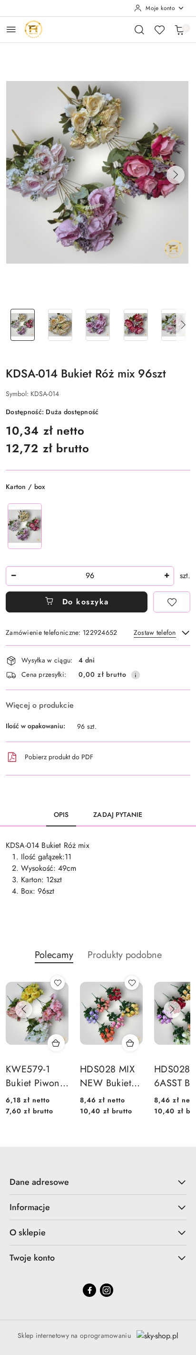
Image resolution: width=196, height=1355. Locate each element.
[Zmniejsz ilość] (13, 576)
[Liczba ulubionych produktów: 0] (159, 29)
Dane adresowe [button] (39, 1182)
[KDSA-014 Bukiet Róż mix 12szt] (24, 526)
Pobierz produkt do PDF (59, 757)
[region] (25, 525)
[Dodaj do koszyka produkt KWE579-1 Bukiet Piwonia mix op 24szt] (56, 1042)
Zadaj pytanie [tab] (117, 814)
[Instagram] (106, 1290)
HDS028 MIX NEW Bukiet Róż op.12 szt (108, 1076)
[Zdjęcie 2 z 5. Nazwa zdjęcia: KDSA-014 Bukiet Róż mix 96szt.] (60, 325)
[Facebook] (89, 1290)
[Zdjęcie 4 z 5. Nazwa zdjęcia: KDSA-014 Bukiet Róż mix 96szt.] (136, 325)
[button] (175, 175)
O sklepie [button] (28, 1232)
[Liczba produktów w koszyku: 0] (179, 29)
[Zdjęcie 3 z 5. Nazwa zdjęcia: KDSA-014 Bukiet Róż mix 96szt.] (98, 325)
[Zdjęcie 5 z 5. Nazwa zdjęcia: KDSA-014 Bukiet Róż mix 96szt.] (173, 325)
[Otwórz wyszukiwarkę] (139, 29)
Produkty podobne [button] (125, 955)
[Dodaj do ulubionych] (171, 601)
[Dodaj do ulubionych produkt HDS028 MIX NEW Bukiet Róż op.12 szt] (132, 983)
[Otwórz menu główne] (11, 29)
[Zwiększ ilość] (166, 576)
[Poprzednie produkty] (23, 1009)
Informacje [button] (30, 1207)
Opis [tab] (61, 814)
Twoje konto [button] (32, 1258)
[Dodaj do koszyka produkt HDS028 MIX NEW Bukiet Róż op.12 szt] (130, 1042)
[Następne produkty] (172, 1009)
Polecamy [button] (54, 955)
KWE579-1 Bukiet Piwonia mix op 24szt (37, 1076)
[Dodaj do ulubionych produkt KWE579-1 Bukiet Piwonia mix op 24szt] (57, 983)
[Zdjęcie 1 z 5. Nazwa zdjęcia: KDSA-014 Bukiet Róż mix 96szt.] (22, 325)
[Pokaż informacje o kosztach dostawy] (135, 675)
